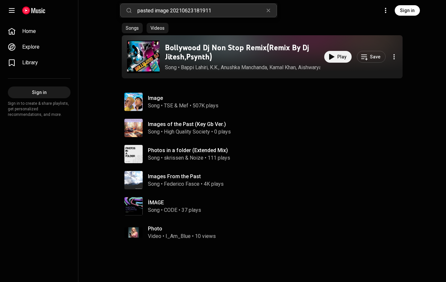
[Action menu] (394, 57)
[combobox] (207, 10)
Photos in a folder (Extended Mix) (188, 150)
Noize (196, 158)
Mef (183, 105)
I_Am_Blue (178, 236)
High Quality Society (187, 132)
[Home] (33, 10)
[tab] (132, 28)
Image (155, 98)
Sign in (407, 10)
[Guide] (12, 10)
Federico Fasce (181, 184)
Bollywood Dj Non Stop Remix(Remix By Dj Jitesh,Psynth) (237, 52)
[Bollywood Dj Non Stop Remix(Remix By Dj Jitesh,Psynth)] (143, 56)
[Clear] (268, 10)
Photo (155, 229)
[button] (143, 57)
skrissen (174, 158)
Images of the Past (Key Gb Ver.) (187, 124)
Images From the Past (174, 176)
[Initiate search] (129, 10)
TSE (168, 105)
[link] (39, 31)
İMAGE (156, 202)
